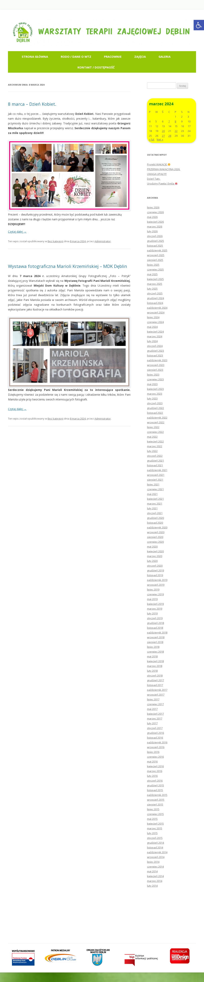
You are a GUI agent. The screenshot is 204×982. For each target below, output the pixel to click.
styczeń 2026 (155, 236)
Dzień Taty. (153, 179)
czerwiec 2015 (155, 814)
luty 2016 (152, 776)
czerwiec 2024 (155, 322)
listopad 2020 (155, 522)
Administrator (102, 241)
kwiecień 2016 (155, 766)
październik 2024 (157, 307)
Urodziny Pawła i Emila (161, 183)
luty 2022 (152, 451)
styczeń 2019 (155, 618)
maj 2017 (152, 709)
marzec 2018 (154, 666)
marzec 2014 (154, 881)
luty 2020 (152, 561)
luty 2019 (152, 613)
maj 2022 (152, 436)
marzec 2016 (154, 771)
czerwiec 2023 (155, 379)
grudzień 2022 (155, 408)
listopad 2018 (155, 628)
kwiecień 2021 (155, 499)
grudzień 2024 (155, 298)
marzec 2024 (154, 336)
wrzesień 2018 (155, 637)
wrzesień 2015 (155, 799)
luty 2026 (152, 231)
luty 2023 (152, 398)
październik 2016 (157, 742)
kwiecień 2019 (155, 604)
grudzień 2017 (155, 680)
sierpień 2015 (155, 804)
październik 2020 (157, 527)
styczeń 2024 (155, 346)
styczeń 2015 (155, 838)
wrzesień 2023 (155, 365)
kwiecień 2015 (155, 823)
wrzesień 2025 (155, 255)
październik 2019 (157, 580)
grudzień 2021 (155, 460)
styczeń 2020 (155, 565)
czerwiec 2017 (155, 704)
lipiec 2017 (153, 699)
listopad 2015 (155, 790)
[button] (199, 25)
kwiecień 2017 (155, 714)
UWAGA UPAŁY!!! (157, 174)
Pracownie (113, 57)
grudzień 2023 (155, 350)
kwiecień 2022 (155, 441)
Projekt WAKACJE (157, 164)
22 (176, 131)
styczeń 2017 (155, 728)
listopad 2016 (155, 737)
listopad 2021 (155, 465)
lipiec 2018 (153, 647)
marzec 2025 (154, 284)
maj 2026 (152, 217)
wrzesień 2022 (155, 422)
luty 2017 (152, 723)
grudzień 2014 (155, 842)
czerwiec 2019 (155, 594)
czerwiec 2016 (155, 756)
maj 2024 (152, 327)
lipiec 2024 (153, 317)
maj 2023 (152, 384)
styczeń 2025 (155, 293)
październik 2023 (157, 360)
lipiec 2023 (153, 374)
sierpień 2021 (155, 479)
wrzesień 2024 (155, 312)
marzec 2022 (154, 446)
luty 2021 (152, 508)
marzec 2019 (154, 608)
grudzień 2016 (155, 733)
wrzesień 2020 (155, 532)
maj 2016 (152, 761)
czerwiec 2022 (155, 432)
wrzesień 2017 (155, 694)
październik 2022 (157, 417)
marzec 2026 (154, 226)
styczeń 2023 (155, 403)
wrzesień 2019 (155, 585)
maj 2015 (152, 819)
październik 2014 (157, 852)
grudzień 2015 (155, 785)
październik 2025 (157, 250)
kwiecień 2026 (155, 222)
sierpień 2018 (155, 642)
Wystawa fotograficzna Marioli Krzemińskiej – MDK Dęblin (67, 266)
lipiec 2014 (153, 862)
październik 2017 (157, 690)
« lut (151, 139)
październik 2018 (157, 632)
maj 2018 (152, 656)
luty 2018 (152, 671)
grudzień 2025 (155, 241)
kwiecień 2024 (155, 331)
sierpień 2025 (155, 260)
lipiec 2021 (153, 484)
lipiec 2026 (153, 207)
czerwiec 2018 (155, 651)
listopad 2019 (155, 575)
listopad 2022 (155, 413)
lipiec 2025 (153, 264)
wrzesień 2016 (155, 747)
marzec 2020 (154, 556)
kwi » (160, 139)
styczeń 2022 (155, 456)
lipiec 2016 (153, 752)
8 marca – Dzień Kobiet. (32, 104)
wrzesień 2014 (155, 857)
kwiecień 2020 (155, 551)
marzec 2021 (154, 503)
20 (163, 131)
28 (169, 136)
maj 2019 (152, 599)
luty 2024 (152, 341)
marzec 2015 (154, 828)
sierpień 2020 (155, 537)
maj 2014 (152, 871)
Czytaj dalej (17, 231)
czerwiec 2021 (155, 489)
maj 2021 (152, 494)
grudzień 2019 (155, 570)
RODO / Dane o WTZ (76, 57)
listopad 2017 (155, 685)
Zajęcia (140, 57)
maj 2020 (152, 546)
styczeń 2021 (155, 513)
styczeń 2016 (155, 780)
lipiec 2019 (153, 589)
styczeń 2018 (155, 675)
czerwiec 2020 (155, 542)
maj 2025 (152, 274)
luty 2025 (152, 288)
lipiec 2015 (153, 809)
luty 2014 (152, 885)
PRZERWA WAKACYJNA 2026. (163, 169)
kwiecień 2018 (155, 661)
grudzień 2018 (155, 623)
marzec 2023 (154, 393)
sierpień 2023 (155, 370)
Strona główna (35, 57)
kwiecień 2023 (155, 389)
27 (163, 136)
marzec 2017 (154, 718)
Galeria (165, 57)
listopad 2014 (155, 847)
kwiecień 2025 (155, 279)
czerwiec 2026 (155, 212)
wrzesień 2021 (155, 475)
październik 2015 (157, 795)
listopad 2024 (155, 303)
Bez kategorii (55, 241)
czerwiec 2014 (155, 866)
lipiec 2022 (153, 427)
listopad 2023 (155, 355)
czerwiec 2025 (155, 269)
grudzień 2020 (155, 518)
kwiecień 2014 (155, 876)
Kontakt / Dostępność (96, 67)
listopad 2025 (155, 245)
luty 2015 (152, 833)
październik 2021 (157, 470)
